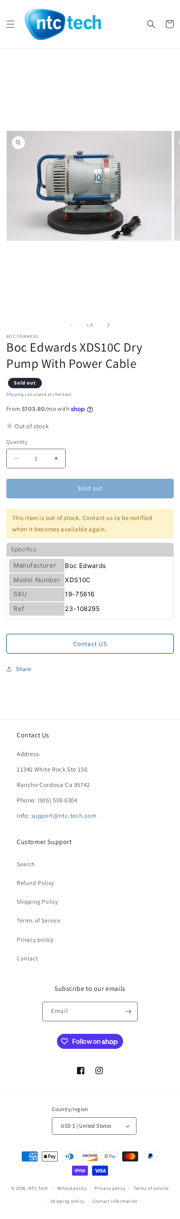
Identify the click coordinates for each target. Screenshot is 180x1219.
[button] (10, 24)
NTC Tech (38, 1188)
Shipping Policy (37, 901)
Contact (27, 958)
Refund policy (72, 1188)
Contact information (115, 1201)
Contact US (90, 644)
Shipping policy (67, 1201)
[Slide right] (108, 325)
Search (26, 864)
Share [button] (23, 669)
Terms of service (151, 1188)
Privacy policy (35, 939)
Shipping (15, 394)
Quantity (16, 441)
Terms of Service (39, 920)
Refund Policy (35, 883)
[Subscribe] (128, 1011)
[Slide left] (71, 325)
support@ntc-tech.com (64, 815)
